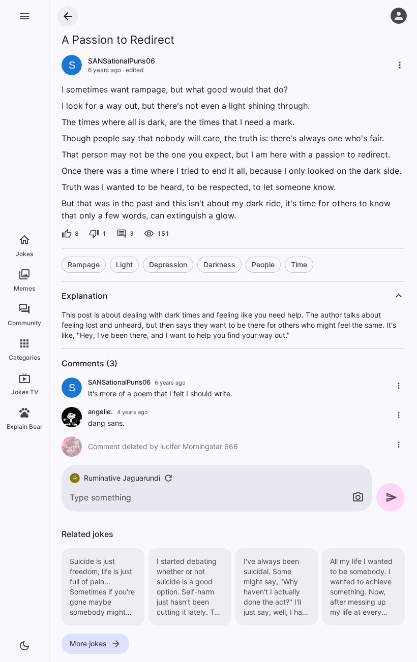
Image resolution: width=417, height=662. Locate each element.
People (263, 264)
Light (124, 264)
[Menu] (24, 16)
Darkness (219, 264)
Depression (168, 264)
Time (299, 264)
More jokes (88, 643)
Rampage (84, 264)
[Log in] (399, 16)
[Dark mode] (24, 646)
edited (134, 70)
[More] (400, 65)
